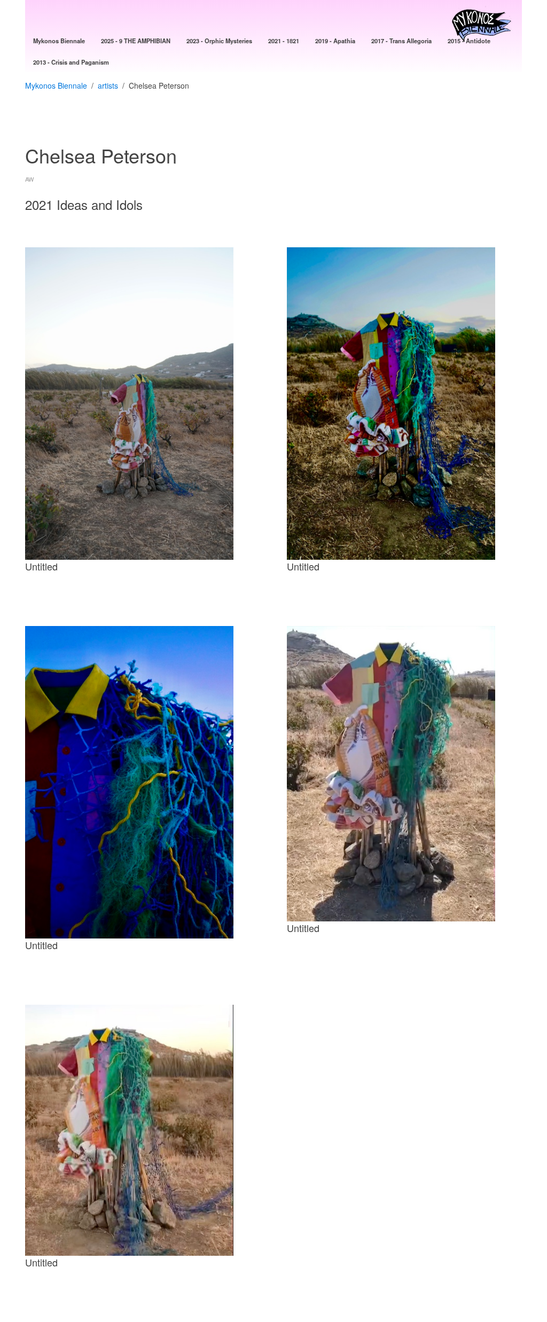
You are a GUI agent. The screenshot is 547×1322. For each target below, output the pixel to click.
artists (108, 85)
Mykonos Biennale (56, 85)
